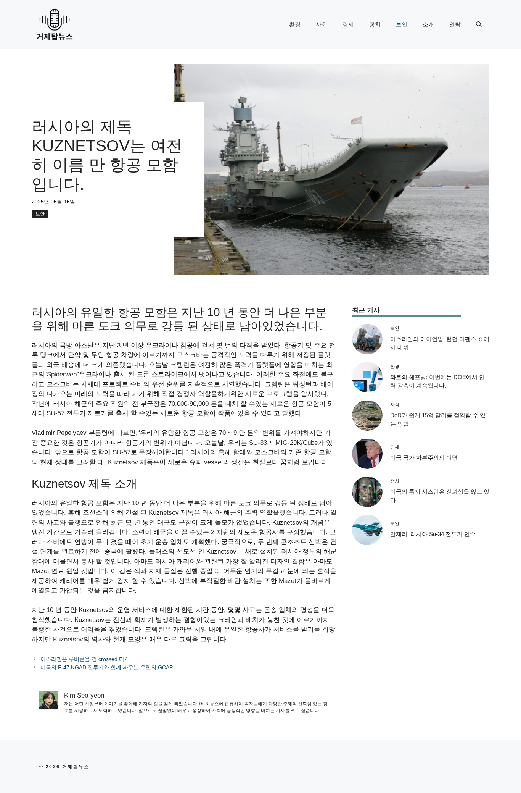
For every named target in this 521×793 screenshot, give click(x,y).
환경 (295, 24)
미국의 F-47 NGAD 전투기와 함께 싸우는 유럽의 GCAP (106, 667)
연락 (455, 24)
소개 (428, 24)
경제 (348, 24)
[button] (478, 24)
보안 (401, 24)
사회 (321, 24)
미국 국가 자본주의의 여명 (424, 457)
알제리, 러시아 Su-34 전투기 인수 (433, 533)
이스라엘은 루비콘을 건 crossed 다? (83, 659)
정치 (375, 24)
